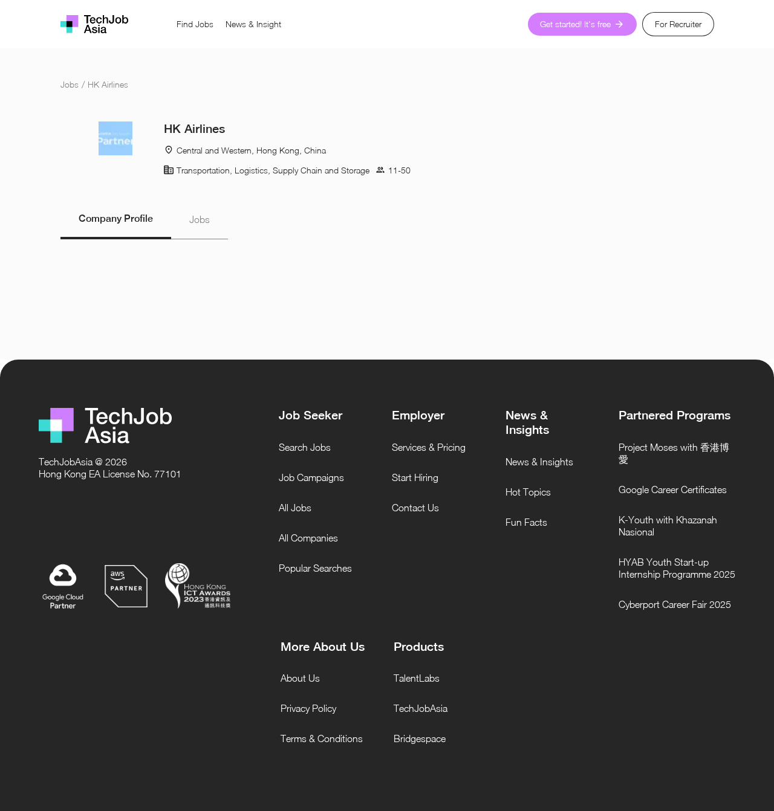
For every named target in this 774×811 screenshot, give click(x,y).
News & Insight (253, 24)
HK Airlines (108, 84)
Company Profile (116, 218)
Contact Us (415, 507)
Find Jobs (195, 24)
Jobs (69, 84)
